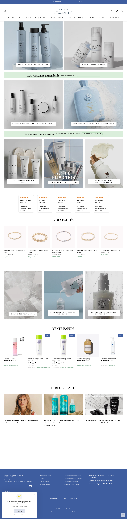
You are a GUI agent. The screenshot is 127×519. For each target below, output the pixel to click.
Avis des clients (45, 484)
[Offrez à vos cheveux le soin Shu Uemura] (33, 104)
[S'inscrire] (30, 486)
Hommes (93, 17)
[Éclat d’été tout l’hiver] (23, 295)
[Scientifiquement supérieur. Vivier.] (104, 163)
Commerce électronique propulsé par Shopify (63, 511)
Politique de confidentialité (73, 475)
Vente (102, 17)
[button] (112, 11)
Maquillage (41, 17)
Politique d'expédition (71, 481)
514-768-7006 (100, 484)
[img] (26, 198)
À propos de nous (45, 475)
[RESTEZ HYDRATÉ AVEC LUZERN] (63, 163)
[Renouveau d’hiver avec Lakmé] (33, 45)
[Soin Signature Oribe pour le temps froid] (93, 104)
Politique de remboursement (73, 478)
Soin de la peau (24, 17)
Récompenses (114, 17)
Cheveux (10, 17)
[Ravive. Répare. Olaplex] (93, 45)
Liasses (71, 17)
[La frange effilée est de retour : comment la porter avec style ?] (23, 404)
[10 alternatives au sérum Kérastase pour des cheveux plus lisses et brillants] (104, 404)
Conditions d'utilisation (72, 484)
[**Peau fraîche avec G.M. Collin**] (23, 163)
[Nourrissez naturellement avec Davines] (63, 295)
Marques (82, 17)
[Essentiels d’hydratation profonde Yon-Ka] (104, 295)
